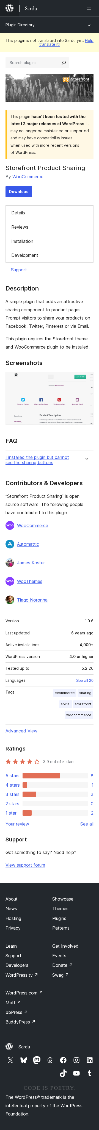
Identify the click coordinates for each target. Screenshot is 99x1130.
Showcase (62, 899)
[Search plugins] (63, 62)
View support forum (25, 865)
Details (18, 212)
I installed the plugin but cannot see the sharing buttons (37, 460)
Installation (22, 241)
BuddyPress (20, 1022)
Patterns (61, 928)
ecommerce (65, 693)
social (65, 704)
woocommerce (78, 715)
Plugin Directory (20, 24)
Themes (60, 908)
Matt (13, 1002)
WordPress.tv (22, 975)
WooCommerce (27, 176)
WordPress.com (24, 993)
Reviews (19, 227)
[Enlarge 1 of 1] (86, 379)
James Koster (31, 562)
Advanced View (21, 731)
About (12, 899)
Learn (11, 946)
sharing (85, 693)
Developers (17, 965)
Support (19, 269)
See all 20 (85, 680)
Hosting (13, 918)
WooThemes (29, 581)
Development (24, 255)
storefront (83, 704)
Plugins (59, 918)
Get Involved (65, 946)
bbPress (17, 1012)
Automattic (28, 544)
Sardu (24, 1047)
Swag (60, 975)
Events (59, 955)
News (11, 908)
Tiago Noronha (32, 600)
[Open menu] (90, 8)
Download (19, 191)
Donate (62, 965)
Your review (17, 824)
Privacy (13, 928)
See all (87, 824)
